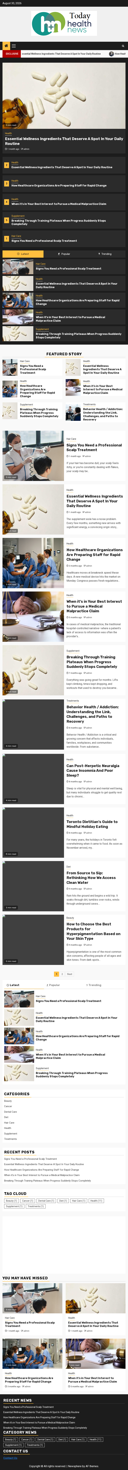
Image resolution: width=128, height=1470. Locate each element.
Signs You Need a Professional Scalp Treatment (44, 240)
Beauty (70, 918)
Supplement (18, 216)
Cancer (8, 1106)
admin (26, 149)
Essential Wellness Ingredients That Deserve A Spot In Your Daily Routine (62, 167)
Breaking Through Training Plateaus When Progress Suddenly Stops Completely (39, 413)
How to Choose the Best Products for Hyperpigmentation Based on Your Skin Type (93, 931)
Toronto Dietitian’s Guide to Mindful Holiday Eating (92, 824)
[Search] (123, 46)
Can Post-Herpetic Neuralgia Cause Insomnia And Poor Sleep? (92, 771)
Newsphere (75, 1466)
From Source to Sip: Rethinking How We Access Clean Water (91, 878)
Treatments (89, 404)
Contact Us (10, 1458)
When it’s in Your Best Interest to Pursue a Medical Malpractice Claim (59, 204)
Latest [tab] (24, 253)
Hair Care (16, 236)
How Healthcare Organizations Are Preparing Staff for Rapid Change (59, 185)
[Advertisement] (32, 1243)
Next (69, 974)
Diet (68, 866)
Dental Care (10, 1111)
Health (15, 162)
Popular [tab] (65, 253)
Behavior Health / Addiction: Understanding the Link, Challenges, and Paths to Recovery (103, 414)
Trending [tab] (106, 253)
